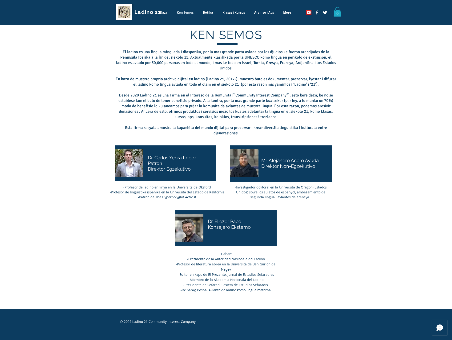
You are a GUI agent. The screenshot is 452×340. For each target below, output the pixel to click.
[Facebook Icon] (316, 12)
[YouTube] (308, 12)
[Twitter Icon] (324, 12)
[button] (337, 12)
